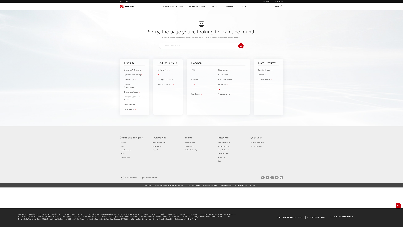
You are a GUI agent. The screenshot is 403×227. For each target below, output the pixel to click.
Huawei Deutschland (257, 142)
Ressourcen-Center (224, 146)
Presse (122, 146)
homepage (180, 38)
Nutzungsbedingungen (240, 185)
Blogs (219, 161)
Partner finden (189, 146)
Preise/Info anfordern (159, 142)
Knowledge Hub (223, 153)
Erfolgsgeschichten (224, 142)
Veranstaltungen (125, 150)
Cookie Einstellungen (226, 185)
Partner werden (190, 142)
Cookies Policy (190, 219)
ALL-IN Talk (222, 157)
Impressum (253, 185)
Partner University (191, 150)
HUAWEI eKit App (131, 177)
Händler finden (157, 146)
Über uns (123, 142)
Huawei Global (125, 157)
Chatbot (155, 150)
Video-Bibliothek (223, 150)
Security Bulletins (256, 146)
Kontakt (122, 153)
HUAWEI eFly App (152, 177)
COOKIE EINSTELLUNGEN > (342, 217)
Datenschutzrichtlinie (194, 185)
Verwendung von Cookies (210, 185)
